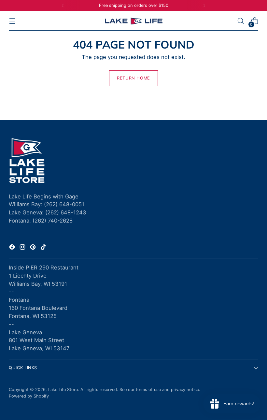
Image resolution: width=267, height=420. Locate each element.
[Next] (204, 5)
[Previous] (63, 5)
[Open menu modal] (12, 21)
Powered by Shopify (29, 396)
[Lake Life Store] (133, 21)
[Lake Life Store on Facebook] (13, 248)
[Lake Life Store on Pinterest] (33, 248)
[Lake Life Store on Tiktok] (44, 248)
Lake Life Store (63, 389)
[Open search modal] (240, 21)
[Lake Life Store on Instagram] (23, 248)
